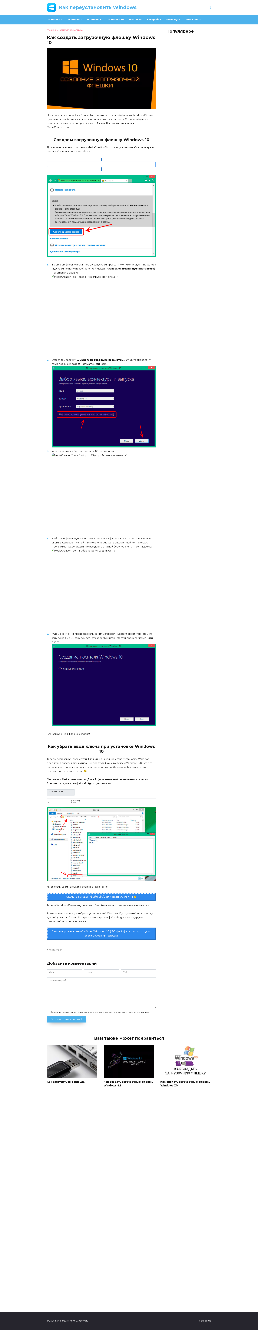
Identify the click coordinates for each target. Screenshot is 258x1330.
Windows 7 (75, 19)
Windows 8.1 (95, 19)
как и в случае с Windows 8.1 (123, 763)
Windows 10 (55, 19)
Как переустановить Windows (98, 7)
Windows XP (116, 19)
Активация (172, 19)
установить (87, 905)
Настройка (154, 19)
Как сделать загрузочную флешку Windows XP (185, 1083)
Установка (135, 19)
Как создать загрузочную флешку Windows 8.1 (128, 1083)
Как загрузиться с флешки (66, 1081)
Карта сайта (204, 1320)
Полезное (191, 19)
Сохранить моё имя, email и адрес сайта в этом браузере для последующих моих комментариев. (99, 1012)
